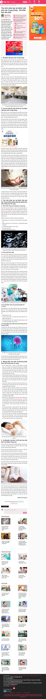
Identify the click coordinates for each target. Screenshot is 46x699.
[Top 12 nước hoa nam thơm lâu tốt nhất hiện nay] (22, 619)
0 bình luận (5, 506)
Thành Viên (39, 3)
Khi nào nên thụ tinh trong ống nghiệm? (5, 563)
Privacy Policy (19, 692)
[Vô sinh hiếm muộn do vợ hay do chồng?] (22, 570)
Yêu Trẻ (6, 2)
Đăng (25, 512)
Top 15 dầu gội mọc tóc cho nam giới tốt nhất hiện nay (5, 669)
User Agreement (12, 692)
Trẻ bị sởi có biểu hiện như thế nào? (5, 639)
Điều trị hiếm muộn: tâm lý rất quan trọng (5, 576)
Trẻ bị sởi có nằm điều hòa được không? (5, 594)
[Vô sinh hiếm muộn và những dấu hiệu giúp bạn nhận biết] (22, 521)
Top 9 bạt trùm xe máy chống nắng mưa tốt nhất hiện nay (6, 626)
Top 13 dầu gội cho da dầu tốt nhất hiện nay (22, 654)
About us (5, 692)
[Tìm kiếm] (25, 2)
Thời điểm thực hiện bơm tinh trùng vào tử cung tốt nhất (20, 32)
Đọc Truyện (34, 3)
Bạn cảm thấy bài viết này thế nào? (11, 501)
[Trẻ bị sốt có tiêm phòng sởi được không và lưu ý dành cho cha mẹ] (5, 604)
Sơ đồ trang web (26, 692)
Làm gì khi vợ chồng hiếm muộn (22, 562)
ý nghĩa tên (34, 675)
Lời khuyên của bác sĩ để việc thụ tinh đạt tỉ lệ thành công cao (19, 37)
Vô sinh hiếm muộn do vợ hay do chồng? (22, 576)
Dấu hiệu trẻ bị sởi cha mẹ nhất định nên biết (22, 668)
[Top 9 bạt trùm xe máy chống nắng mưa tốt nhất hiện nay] (5, 619)
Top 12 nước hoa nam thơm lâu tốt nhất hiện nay (22, 625)
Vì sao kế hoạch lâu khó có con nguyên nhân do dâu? (5, 528)
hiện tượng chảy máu (17, 399)
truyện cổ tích (12, 675)
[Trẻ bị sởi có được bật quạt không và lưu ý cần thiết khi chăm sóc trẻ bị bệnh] (22, 588)
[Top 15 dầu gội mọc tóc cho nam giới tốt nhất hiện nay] (5, 662)
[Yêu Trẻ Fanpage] (17, 689)
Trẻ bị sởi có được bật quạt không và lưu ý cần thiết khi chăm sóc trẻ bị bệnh (22, 595)
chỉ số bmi (39, 675)
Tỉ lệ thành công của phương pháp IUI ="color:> (19, 28)
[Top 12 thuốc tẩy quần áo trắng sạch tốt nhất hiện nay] (5, 647)
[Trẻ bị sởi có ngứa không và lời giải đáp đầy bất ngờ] (22, 604)
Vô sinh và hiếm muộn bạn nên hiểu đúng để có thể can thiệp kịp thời (23, 543)
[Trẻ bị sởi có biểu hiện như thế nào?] (5, 634)
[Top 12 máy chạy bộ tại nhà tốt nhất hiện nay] (22, 634)
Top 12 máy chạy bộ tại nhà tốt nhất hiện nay (22, 640)
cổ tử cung (5, 211)
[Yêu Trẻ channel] (14, 689)
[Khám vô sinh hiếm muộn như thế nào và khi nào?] (5, 536)
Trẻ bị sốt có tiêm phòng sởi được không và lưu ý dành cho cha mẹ (5, 611)
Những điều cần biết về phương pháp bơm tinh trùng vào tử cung (19, 35)
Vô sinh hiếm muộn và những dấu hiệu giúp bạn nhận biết (22, 528)
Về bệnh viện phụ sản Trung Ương (20, 15)
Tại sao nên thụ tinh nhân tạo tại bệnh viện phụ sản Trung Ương (19, 17)
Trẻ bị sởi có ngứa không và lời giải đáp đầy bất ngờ (22, 610)
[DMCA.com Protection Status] (7, 691)
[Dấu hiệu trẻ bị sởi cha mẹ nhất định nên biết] (22, 662)
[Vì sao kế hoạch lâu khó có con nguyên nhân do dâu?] (5, 521)
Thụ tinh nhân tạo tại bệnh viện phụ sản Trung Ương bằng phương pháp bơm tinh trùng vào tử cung (19, 20)
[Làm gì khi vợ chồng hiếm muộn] (22, 556)
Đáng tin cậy (14, 503)
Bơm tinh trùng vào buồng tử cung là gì (19, 24)
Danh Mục (30, 2)
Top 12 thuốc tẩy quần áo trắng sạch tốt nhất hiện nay (5, 654)
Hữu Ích (21, 501)
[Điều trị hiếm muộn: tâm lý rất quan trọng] (5, 570)
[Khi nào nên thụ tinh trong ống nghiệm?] (5, 556)
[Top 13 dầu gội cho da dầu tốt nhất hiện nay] (22, 647)
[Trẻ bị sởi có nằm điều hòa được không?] (5, 588)
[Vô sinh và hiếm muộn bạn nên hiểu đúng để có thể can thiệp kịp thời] (22, 536)
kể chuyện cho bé (28, 675)
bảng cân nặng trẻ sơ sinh (20, 675)
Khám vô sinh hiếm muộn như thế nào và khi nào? (6, 542)
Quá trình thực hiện (18, 25)
